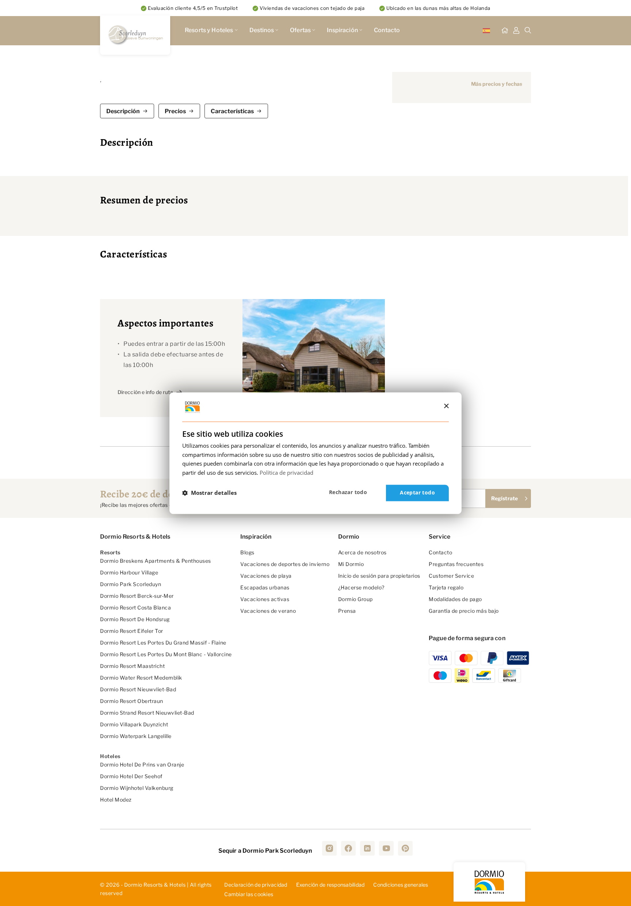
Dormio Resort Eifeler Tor (131, 631)
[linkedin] (367, 848)
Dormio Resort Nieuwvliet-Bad (138, 689)
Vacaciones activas (264, 599)
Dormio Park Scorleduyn (130, 584)
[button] (209, 493)
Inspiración (342, 30)
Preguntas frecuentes (456, 564)
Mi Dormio (351, 564)
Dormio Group (355, 599)
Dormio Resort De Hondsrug (135, 619)
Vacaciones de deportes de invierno (284, 564)
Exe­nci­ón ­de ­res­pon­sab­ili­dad (330, 885)
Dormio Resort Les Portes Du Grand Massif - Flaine (163, 642)
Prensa (347, 611)
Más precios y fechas (496, 84)
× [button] (446, 406)
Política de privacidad (286, 473)
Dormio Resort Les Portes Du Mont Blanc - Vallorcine (166, 654)
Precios (175, 111)
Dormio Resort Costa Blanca (135, 607)
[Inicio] (505, 30)
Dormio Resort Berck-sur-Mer (137, 596)
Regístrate (504, 498)
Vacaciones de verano (268, 611)
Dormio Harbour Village (129, 572)
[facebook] (348, 848)
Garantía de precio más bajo (464, 611)
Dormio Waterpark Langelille (136, 736)
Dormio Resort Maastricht (132, 666)
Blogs (247, 552)
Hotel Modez (116, 799)
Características (232, 111)
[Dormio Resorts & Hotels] (135, 35)
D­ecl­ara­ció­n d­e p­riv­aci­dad (255, 885)
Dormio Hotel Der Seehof (131, 776)
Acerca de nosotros (362, 552)
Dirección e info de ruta (145, 392)
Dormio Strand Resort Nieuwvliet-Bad (147, 713)
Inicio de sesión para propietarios (379, 576)
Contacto (387, 30)
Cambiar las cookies (248, 894)
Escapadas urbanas (265, 587)
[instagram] (329, 848)
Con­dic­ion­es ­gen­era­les (400, 885)
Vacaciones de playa (266, 576)
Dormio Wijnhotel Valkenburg (136, 788)
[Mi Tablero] (516, 30)
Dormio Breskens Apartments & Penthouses (155, 561)
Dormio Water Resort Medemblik (141, 677)
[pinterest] (405, 848)
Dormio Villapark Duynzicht (134, 724)
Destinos (261, 30)
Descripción (123, 111)
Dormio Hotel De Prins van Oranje (142, 764)
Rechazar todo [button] (348, 492)
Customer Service (451, 576)
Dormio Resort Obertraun (131, 701)
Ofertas (300, 30)
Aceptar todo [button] (417, 492)
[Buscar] (528, 30)
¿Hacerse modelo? (361, 587)
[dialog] (315, 453)
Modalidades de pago (455, 599)
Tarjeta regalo (446, 587)
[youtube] (386, 848)
